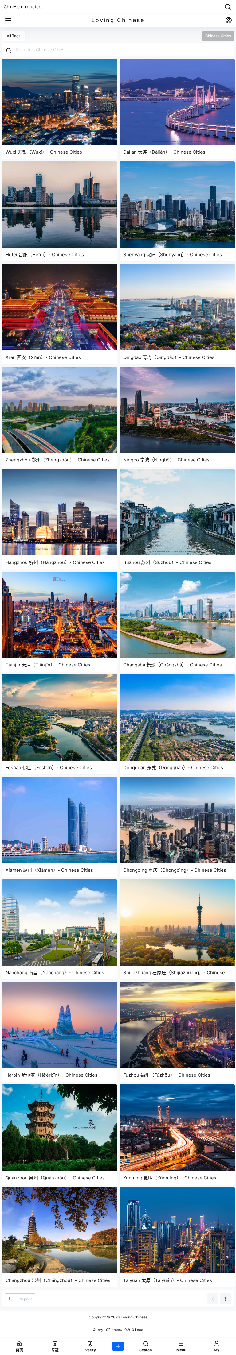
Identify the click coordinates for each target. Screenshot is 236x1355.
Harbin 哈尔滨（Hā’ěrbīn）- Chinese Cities (51, 1075)
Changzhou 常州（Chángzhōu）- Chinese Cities (58, 1280)
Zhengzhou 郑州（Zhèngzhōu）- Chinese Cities (58, 460)
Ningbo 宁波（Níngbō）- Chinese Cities (166, 460)
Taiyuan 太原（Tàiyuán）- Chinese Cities (167, 1280)
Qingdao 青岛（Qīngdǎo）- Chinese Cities (168, 357)
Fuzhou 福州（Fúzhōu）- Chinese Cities (166, 1075)
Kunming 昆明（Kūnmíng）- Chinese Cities (169, 1178)
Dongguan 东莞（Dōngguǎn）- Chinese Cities (173, 767)
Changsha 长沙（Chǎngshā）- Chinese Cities (172, 665)
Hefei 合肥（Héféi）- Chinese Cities (45, 254)
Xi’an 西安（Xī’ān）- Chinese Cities (43, 357)
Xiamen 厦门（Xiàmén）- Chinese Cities (49, 870)
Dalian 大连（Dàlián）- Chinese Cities (164, 152)
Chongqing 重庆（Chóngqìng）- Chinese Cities (174, 870)
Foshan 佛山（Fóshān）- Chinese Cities (49, 767)
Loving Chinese (134, 1317)
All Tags (13, 35)
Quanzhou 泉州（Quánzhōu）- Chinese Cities (55, 1178)
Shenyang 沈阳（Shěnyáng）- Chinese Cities (172, 254)
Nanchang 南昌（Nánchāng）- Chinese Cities (55, 972)
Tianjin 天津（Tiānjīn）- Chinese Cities (48, 665)
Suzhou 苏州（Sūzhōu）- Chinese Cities (167, 562)
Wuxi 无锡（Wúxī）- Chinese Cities (44, 152)
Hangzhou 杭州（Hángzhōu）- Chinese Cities (55, 562)
